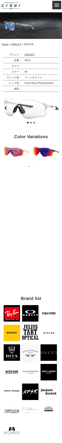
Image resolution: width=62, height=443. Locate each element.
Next (56, 108)
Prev (5, 108)
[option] (16, 152)
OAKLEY (29, 54)
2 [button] (33, 166)
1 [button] (28, 166)
